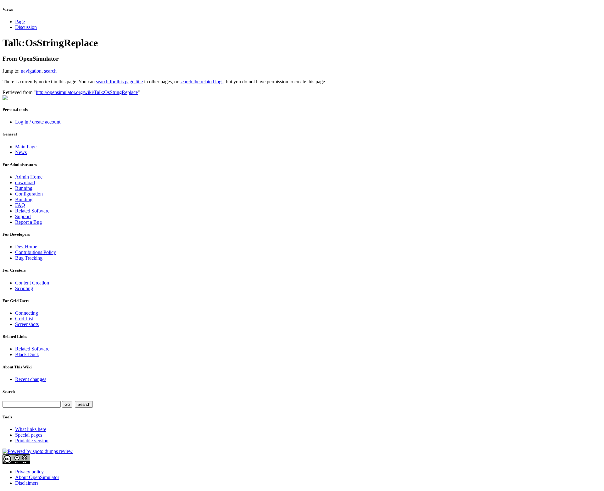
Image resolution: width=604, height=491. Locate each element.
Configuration (29, 193)
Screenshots (27, 324)
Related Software (32, 210)
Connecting (26, 313)
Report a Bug (28, 222)
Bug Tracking (28, 258)
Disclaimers (26, 483)
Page (20, 21)
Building (23, 199)
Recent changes (30, 379)
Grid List (24, 318)
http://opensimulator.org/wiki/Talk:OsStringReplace (87, 92)
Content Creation (32, 282)
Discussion (26, 27)
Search (9, 391)
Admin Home (28, 176)
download (25, 182)
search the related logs (201, 81)
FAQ (20, 205)
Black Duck (27, 354)
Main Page (25, 146)
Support (23, 216)
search (50, 71)
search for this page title (119, 81)
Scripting (24, 288)
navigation (31, 71)
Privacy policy (29, 471)
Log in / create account (37, 121)
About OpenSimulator (37, 477)
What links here (30, 429)
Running (23, 188)
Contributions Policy (35, 252)
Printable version (31, 440)
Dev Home (26, 246)
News (21, 152)
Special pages (28, 435)
